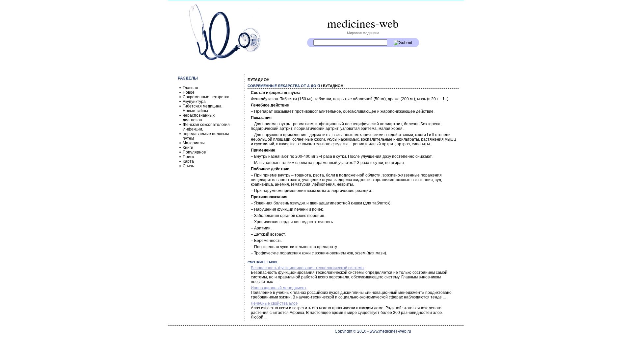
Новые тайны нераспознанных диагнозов (199, 115)
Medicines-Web (363, 23)
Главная (190, 87)
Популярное (194, 152)
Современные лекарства (206, 97)
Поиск (188, 156)
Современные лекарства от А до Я (284, 86)
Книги (188, 147)
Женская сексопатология (206, 124)
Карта (188, 161)
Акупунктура (194, 101)
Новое (189, 92)
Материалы (194, 143)
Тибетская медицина (202, 106)
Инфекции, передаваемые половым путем (206, 134)
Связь (188, 166)
